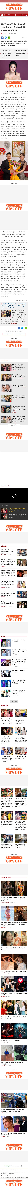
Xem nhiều (4, 505)
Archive (19, 1166)
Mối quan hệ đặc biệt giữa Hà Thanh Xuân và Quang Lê (18, 397)
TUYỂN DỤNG (7, 1166)
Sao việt (14, 370)
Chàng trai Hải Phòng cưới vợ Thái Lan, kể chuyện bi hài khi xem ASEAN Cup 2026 (13, 510)
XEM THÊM (14, 701)
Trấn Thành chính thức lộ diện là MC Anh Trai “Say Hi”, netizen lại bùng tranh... (6, 54)
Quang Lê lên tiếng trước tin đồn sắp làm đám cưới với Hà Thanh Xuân (19, 376)
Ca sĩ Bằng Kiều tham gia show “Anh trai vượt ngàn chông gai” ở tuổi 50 (20, 53)
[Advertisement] (14, 469)
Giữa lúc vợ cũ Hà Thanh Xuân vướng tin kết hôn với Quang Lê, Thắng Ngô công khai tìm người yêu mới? (19, 420)
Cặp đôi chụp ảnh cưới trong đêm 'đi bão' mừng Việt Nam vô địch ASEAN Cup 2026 (13, 516)
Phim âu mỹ (3, 927)
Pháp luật (3, 554)
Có (7, 334)
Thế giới (3, 1112)
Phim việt (3, 1042)
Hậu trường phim (5, 902)
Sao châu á (3, 566)
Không (20, 334)
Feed (23, 1166)
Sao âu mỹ (3, 1136)
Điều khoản (14, 1166)
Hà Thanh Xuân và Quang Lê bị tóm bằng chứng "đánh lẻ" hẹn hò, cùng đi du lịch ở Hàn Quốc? (13, 306)
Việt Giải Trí (6, 15)
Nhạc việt (3, 951)
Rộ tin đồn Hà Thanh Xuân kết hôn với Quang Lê (19, 386)
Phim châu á (3, 577)
